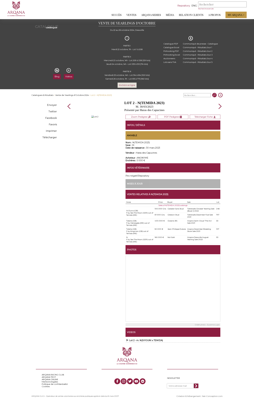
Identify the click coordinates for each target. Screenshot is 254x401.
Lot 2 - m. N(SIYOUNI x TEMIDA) (146, 340)
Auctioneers (169, 58)
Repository (183, 5)
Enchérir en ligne (127, 85)
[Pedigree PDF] (94, 116)
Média (170, 15)
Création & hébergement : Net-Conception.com (199, 396)
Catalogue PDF (170, 44)
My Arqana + (236, 15)
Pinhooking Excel (171, 55)
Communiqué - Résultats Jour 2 (197, 51)
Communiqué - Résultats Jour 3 (198, 55)
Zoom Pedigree (139, 117)
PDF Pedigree (171, 117)
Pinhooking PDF (171, 51)
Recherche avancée (206, 9)
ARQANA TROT (49, 377)
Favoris (53, 124)
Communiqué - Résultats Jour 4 (198, 58)
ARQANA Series (151, 15)
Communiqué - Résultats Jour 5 (197, 62)
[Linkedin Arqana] (143, 381)
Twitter (52, 111)
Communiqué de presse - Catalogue (200, 44)
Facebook (51, 118)
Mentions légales (50, 382)
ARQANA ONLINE (50, 379)
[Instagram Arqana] (124, 381)
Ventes (131, 15)
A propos (214, 15)
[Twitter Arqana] (130, 381)
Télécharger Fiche (203, 117)
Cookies (46, 386)
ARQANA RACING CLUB (53, 374)
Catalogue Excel (171, 47)
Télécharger (49, 137)
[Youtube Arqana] (136, 381)
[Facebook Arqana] (117, 381)
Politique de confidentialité (55, 384)
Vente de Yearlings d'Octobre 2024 (72, 95)
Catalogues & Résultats (42, 95)
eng (194, 5)
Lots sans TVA (169, 62)
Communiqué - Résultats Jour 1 (197, 47)
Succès (117, 15)
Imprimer (51, 131)
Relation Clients (191, 15)
